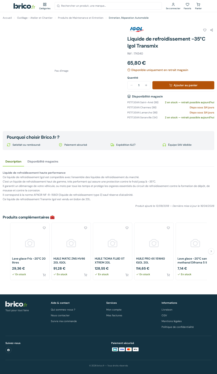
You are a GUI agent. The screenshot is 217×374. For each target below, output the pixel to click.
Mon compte (114, 309)
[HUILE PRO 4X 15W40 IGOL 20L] (153, 251)
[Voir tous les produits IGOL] (136, 29)
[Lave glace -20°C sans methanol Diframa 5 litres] (195, 251)
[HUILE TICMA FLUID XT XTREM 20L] (112, 251)
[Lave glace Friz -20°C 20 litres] (29, 251)
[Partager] (211, 30)
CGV (164, 315)
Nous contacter (60, 315)
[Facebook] (8, 350)
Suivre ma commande (64, 321)
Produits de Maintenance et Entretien (80, 18)
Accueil (7, 18)
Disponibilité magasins (42, 161)
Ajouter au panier (186, 85)
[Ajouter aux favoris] (204, 30)
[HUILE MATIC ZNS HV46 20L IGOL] (71, 251)
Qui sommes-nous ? (63, 309)
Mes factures (114, 315)
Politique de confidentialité (178, 327)
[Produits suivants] (211, 251)
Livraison (167, 309)
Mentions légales (172, 321)
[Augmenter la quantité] (146, 85)
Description (13, 161)
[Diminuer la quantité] (131, 85)
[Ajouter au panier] (44, 274)
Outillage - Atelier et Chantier (35, 18)
